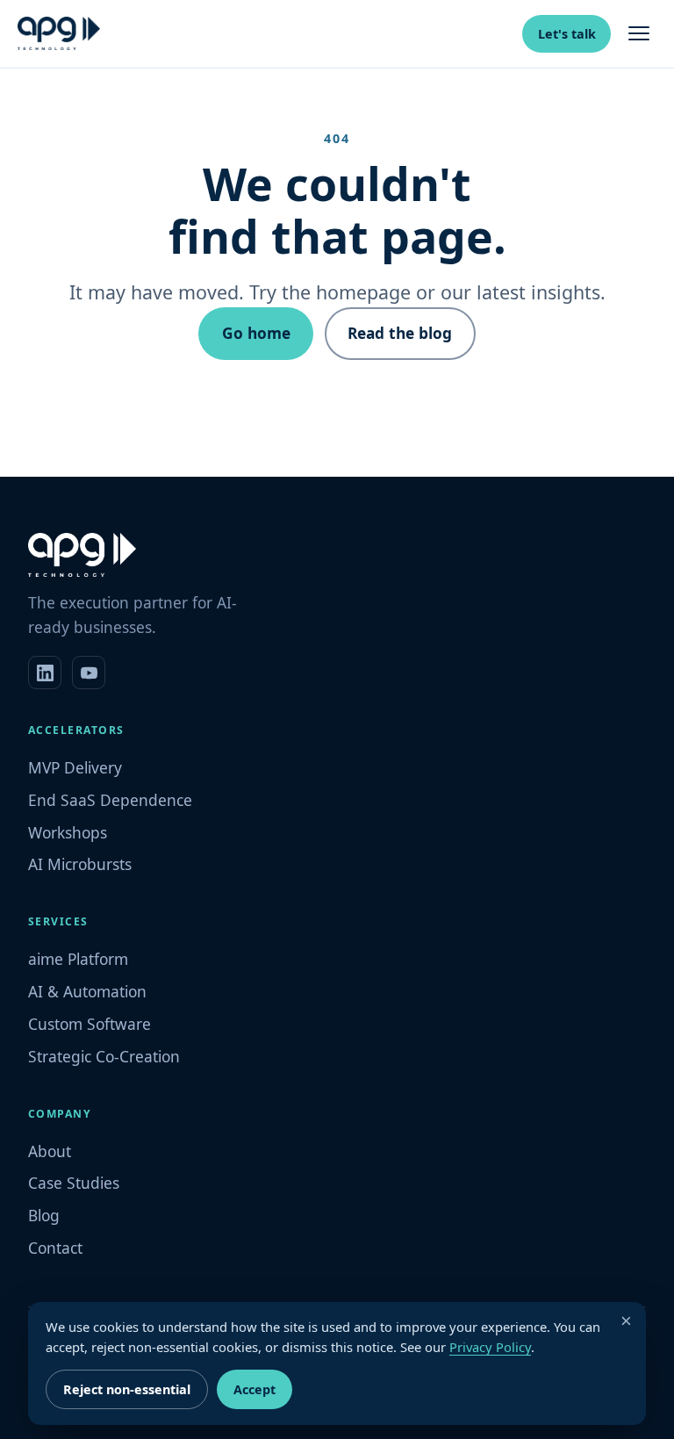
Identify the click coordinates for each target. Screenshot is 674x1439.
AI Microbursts (80, 863)
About (49, 1151)
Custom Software (89, 1023)
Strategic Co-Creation (104, 1056)
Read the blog (400, 332)
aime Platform (78, 958)
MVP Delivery (75, 767)
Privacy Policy (490, 1347)
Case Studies (73, 1182)
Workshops (67, 832)
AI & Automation (87, 991)
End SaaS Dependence (110, 799)
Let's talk (567, 33)
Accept (254, 1389)
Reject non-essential (126, 1389)
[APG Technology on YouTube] (88, 672)
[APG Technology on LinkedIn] (44, 672)
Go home (256, 332)
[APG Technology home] (59, 33)
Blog (44, 1215)
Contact (55, 1247)
